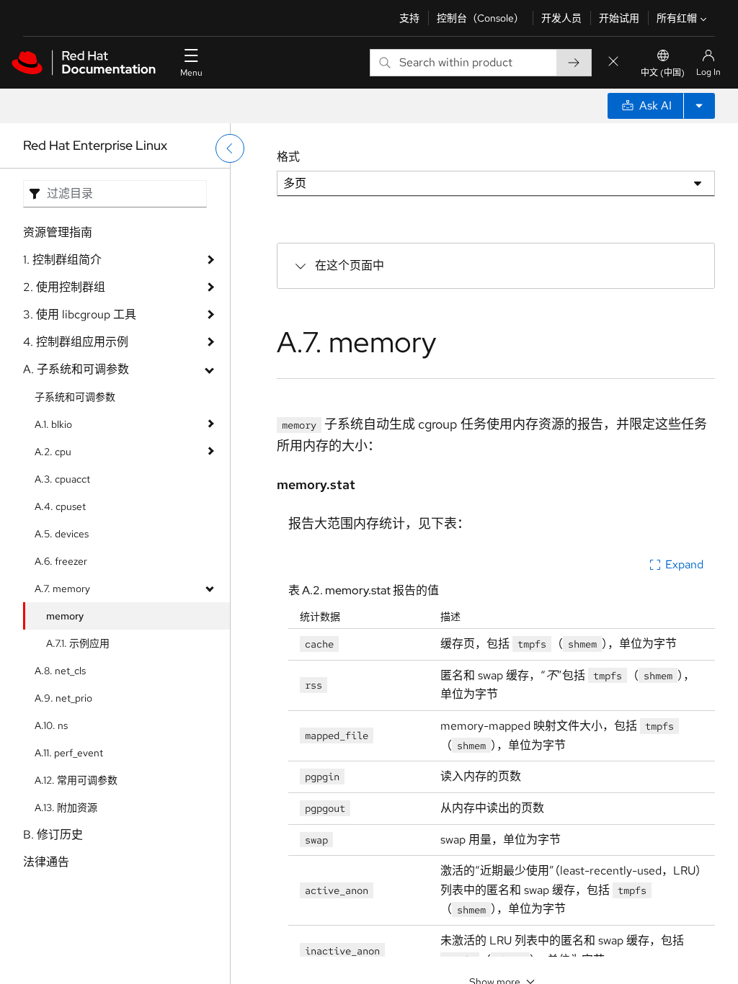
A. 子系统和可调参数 (76, 369)
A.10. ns (51, 725)
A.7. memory (62, 588)
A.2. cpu (53, 451)
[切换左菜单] (229, 148)
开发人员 (561, 18)
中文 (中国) (663, 73)
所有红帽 (677, 18)
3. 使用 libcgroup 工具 (79, 314)
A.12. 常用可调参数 (76, 780)
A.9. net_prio (63, 698)
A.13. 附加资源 (66, 807)
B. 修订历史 (53, 834)
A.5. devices (62, 533)
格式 (288, 156)
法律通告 (46, 861)
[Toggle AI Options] (699, 106)
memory (65, 615)
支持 (409, 18)
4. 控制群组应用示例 (75, 341)
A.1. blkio (53, 424)
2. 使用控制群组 (64, 287)
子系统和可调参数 (75, 396)
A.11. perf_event (69, 752)
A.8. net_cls (60, 670)
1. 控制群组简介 (62, 259)
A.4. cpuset (60, 506)
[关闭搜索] (613, 62)
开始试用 (619, 18)
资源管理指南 (57, 232)
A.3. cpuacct (62, 479)
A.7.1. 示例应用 (78, 643)
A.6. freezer (61, 561)
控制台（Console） (480, 18)
